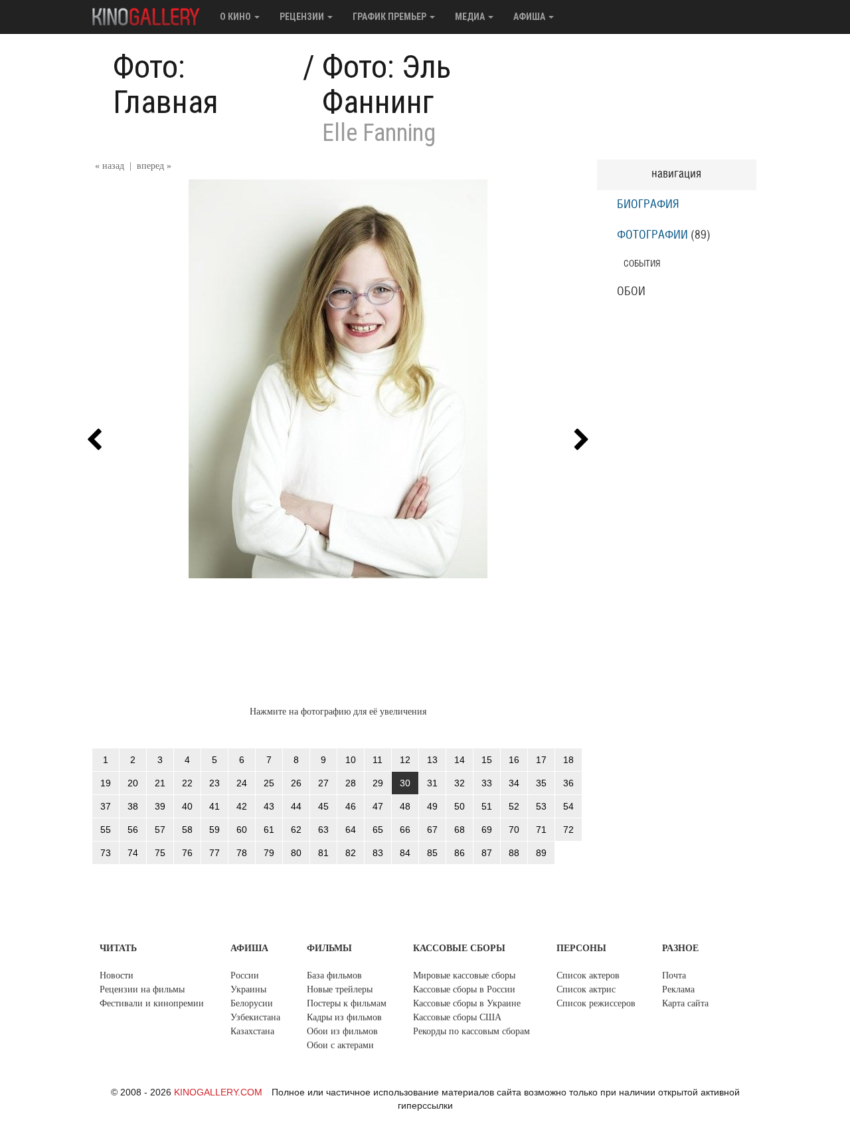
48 (405, 806)
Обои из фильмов (342, 1031)
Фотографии (652, 235)
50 (459, 806)
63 (323, 829)
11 (377, 759)
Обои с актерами (340, 1045)
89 (541, 853)
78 (241, 853)
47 (378, 806)
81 (323, 853)
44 (296, 806)
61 (269, 829)
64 (350, 829)
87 (486, 853)
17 (541, 759)
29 (378, 783)
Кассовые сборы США (457, 1017)
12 (405, 759)
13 (432, 759)
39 (160, 806)
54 (568, 806)
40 (187, 806)
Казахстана (252, 1031)
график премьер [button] (390, 16)
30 (405, 783)
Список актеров (588, 975)
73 (105, 853)
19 (105, 783)
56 (133, 829)
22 (187, 783)
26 (296, 783)
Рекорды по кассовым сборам (471, 1031)
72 (568, 829)
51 (486, 806)
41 (214, 806)
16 (514, 759)
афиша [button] (530, 16)
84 (405, 853)
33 (486, 783)
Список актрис (586, 989)
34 (514, 783)
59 (214, 829)
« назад (109, 166)
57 (160, 829)
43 (269, 806)
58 (187, 829)
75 (160, 853)
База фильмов (334, 975)
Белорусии (251, 1003)
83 (378, 853)
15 (486, 759)
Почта (674, 975)
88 (514, 853)
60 (241, 829)
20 (133, 783)
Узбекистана (255, 1017)
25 (269, 783)
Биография (648, 204)
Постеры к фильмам (346, 1003)
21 (160, 783)
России (244, 975)
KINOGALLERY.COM (218, 1092)
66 (405, 829)
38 (133, 806)
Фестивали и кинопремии (152, 1003)
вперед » (154, 166)
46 (350, 806)
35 (541, 783)
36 (568, 783)
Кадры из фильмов (344, 1017)
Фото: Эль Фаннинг (386, 84)
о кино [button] (236, 16)
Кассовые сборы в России (464, 989)
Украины (248, 989)
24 (241, 783)
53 (541, 806)
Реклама (678, 989)
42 (241, 806)
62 (296, 829)
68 (459, 829)
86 (459, 853)
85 (432, 853)
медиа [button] (471, 16)
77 (214, 853)
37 (105, 806)
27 (323, 783)
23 (214, 783)
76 (187, 853)
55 (105, 829)
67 (432, 829)
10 (350, 759)
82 (350, 853)
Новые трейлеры (340, 989)
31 (432, 783)
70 (514, 829)
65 (378, 829)
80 (296, 853)
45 (323, 806)
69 (486, 829)
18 (568, 759)
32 (459, 783)
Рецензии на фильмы (142, 989)
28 (350, 783)
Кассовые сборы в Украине (467, 1003)
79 (269, 853)
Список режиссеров (596, 1003)
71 (541, 829)
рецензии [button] (303, 16)
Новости (116, 975)
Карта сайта (685, 1003)
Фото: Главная (165, 84)
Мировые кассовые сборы (464, 975)
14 (459, 759)
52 (514, 806)
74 (133, 853)
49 (432, 806)
